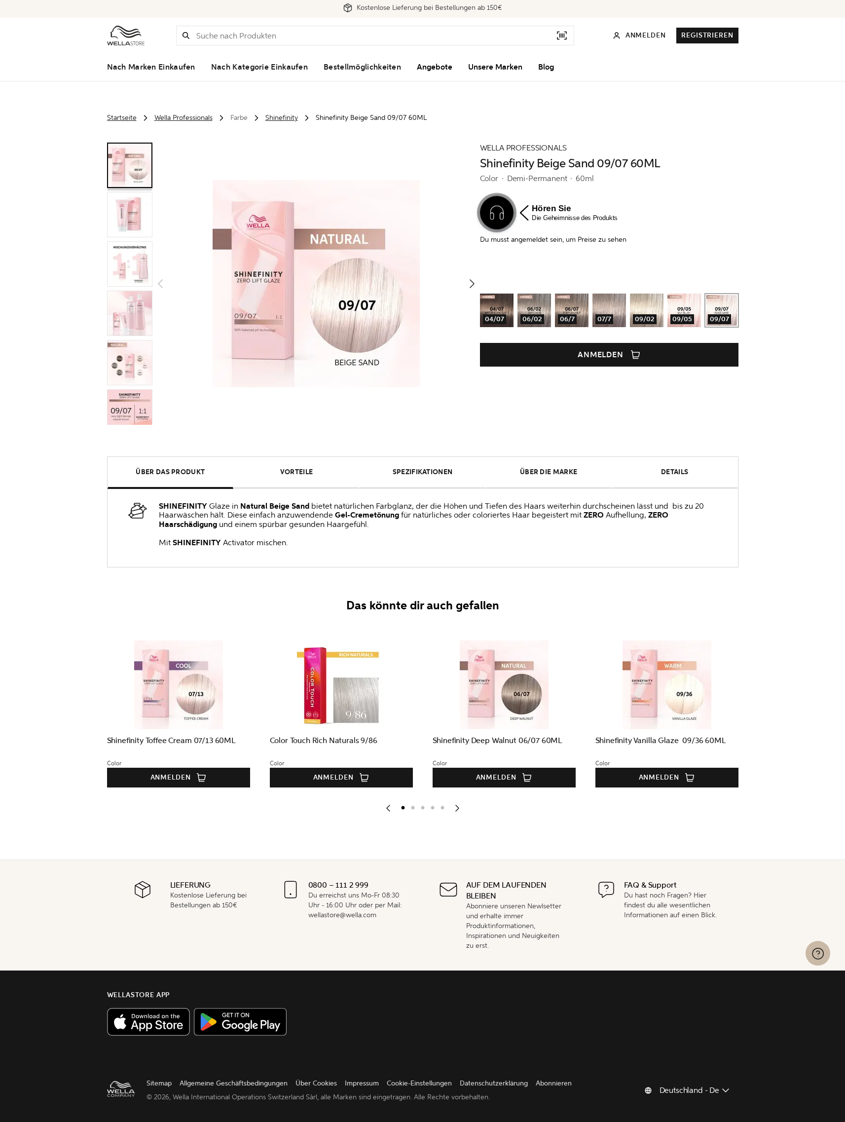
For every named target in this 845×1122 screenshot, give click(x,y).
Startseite (122, 117)
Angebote (434, 67)
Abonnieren (554, 1083)
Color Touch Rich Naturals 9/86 (323, 740)
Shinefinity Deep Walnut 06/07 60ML (497, 740)
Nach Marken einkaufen (151, 67)
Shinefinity (281, 117)
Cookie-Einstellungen (419, 1083)
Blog (546, 67)
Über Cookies (316, 1083)
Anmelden (601, 355)
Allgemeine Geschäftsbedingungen (234, 1083)
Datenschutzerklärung (494, 1083)
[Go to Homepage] (126, 35)
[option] (400, 805)
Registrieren (707, 35)
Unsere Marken (495, 67)
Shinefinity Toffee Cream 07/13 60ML (171, 740)
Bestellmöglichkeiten (362, 67)
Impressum (362, 1083)
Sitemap (159, 1083)
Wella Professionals (183, 117)
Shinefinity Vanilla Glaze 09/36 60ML (660, 740)
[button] (186, 35)
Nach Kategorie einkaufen (259, 67)
